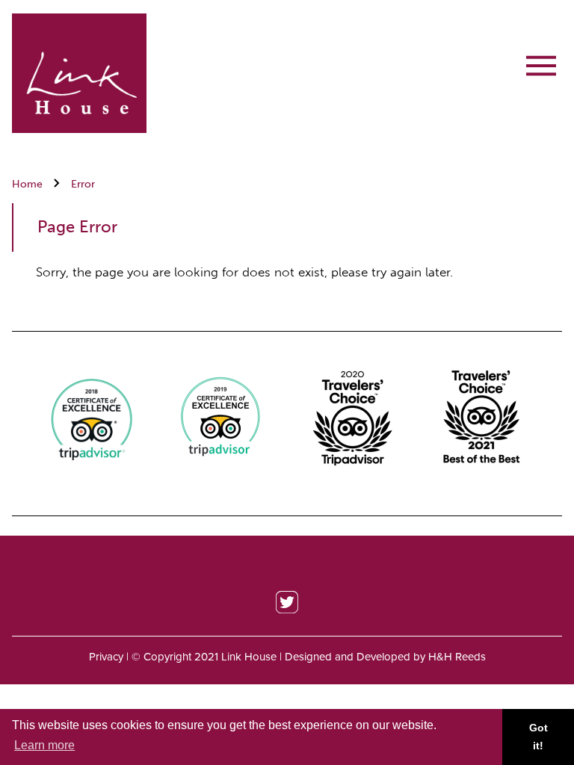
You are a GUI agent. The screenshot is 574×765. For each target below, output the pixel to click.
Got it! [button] (538, 737)
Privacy (106, 656)
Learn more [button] (44, 745)
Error (83, 184)
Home (27, 184)
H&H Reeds (457, 656)
